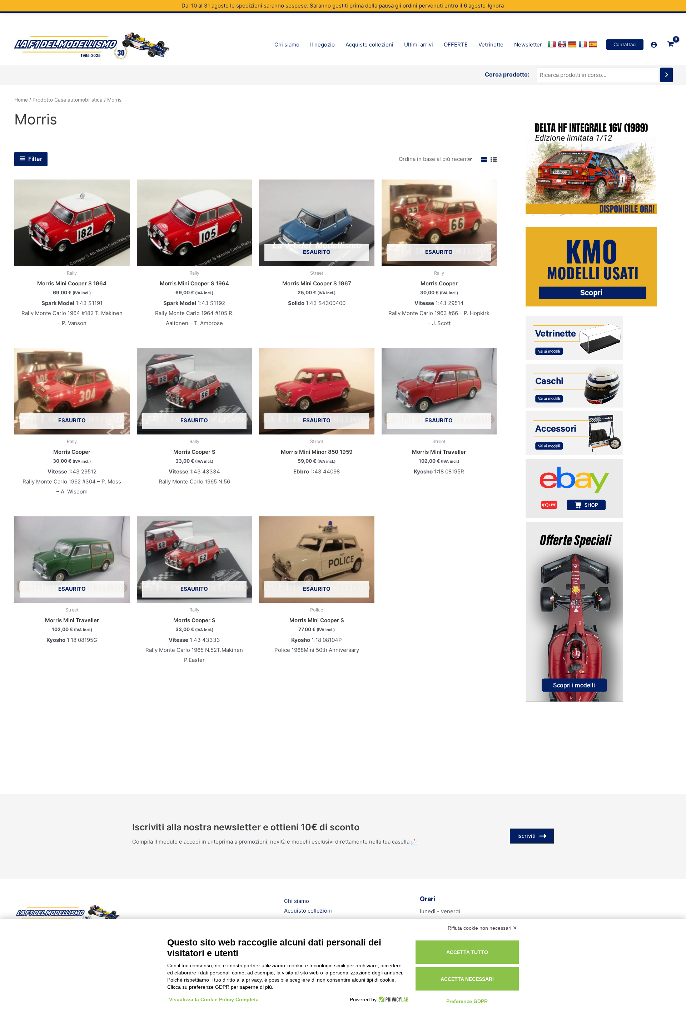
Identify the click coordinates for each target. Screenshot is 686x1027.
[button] (624, 44)
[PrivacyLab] (392, 999)
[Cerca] (666, 75)
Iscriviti (526, 835)
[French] (583, 44)
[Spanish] (594, 44)
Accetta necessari (467, 979)
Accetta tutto (467, 952)
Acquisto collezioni (308, 910)
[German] (573, 44)
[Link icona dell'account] (654, 44)
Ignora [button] (496, 5)
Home (21, 100)
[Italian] (552, 44)
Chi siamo (296, 901)
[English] (563, 44)
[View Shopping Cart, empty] (670, 44)
